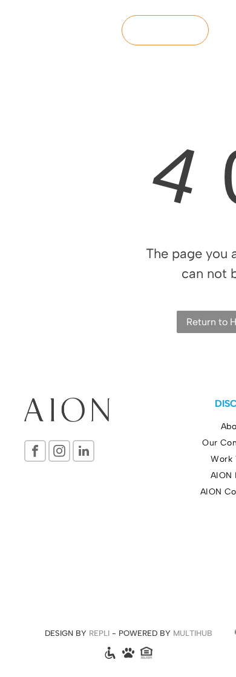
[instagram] (59, 452)
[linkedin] (83, 452)
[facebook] (35, 452)
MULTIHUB (192, 633)
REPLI (99, 633)
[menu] (218, 21)
